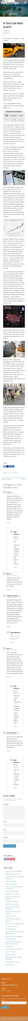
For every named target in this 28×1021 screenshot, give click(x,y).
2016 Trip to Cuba (10, 952)
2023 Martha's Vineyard (12, 904)
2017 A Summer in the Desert (14, 949)
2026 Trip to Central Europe (13, 871)
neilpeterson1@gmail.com (9, 985)
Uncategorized (9, 964)
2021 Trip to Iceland (11, 926)
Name (5, 822)
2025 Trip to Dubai (10, 881)
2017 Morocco (9, 946)
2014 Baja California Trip (12, 962)
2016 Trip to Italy (10, 954)
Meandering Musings (13, 472)
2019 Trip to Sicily (10, 939)
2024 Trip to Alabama (11, 891)
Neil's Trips (10, 3)
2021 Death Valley (10, 929)
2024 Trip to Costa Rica (12, 894)
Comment (6, 804)
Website (5, 837)
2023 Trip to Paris (10, 916)
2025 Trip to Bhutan (11, 884)
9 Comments (6, 33)
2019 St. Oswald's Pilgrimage (14, 936)
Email (5, 829)
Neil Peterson (6, 32)
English (6, 1)
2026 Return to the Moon (13, 874)
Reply (8, 522)
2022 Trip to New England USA (14, 923)
